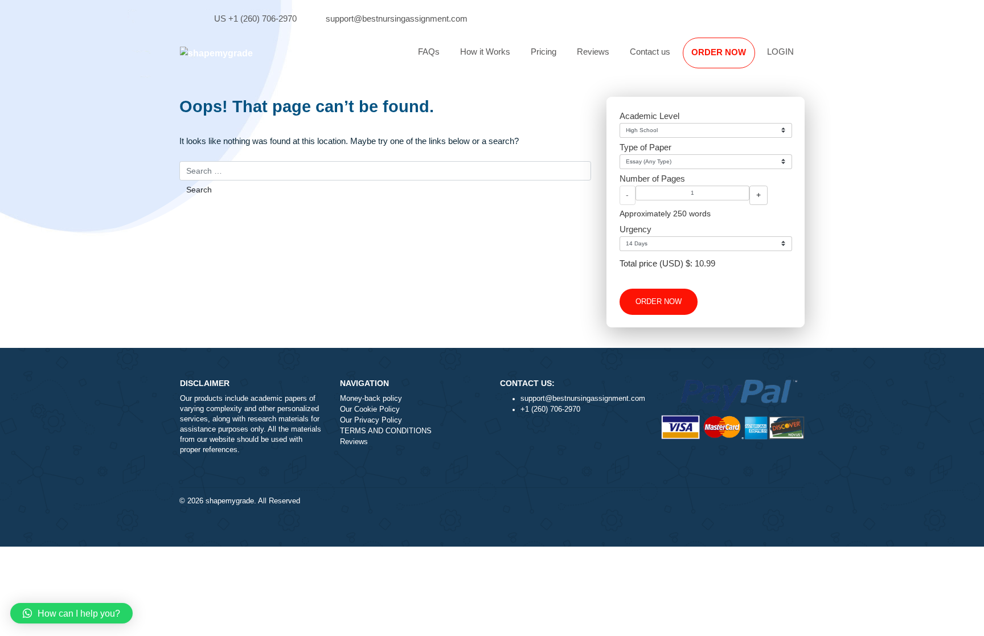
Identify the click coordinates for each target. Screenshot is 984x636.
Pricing (543, 51)
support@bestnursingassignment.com (397, 18)
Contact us (650, 51)
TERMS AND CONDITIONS (386, 431)
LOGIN (780, 51)
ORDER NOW (718, 52)
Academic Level (649, 116)
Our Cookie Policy (370, 409)
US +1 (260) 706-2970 (255, 18)
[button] (71, 613)
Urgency (635, 229)
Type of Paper (645, 147)
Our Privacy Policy (371, 420)
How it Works (485, 51)
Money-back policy (371, 399)
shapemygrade (230, 501)
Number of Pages (652, 178)
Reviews (593, 51)
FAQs (429, 51)
